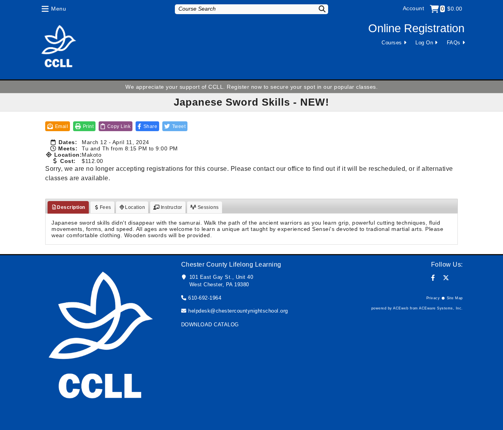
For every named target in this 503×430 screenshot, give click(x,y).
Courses (392, 43)
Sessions (207, 207)
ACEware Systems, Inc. (441, 308)
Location (135, 207)
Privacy (433, 298)
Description (71, 207)
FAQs (454, 43)
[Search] (317, 8)
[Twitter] (446, 277)
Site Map (455, 298)
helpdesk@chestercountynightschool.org (238, 311)
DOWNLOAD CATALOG (210, 325)
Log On (424, 43)
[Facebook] (433, 277)
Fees (105, 207)
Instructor (170, 207)
